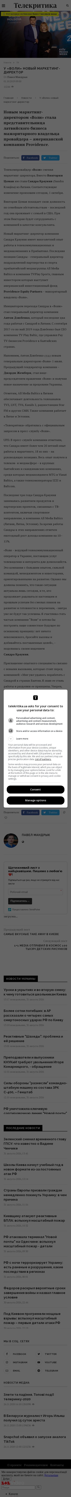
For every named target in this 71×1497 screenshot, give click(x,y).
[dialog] (36, 749)
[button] (35, 738)
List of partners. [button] (43, 759)
